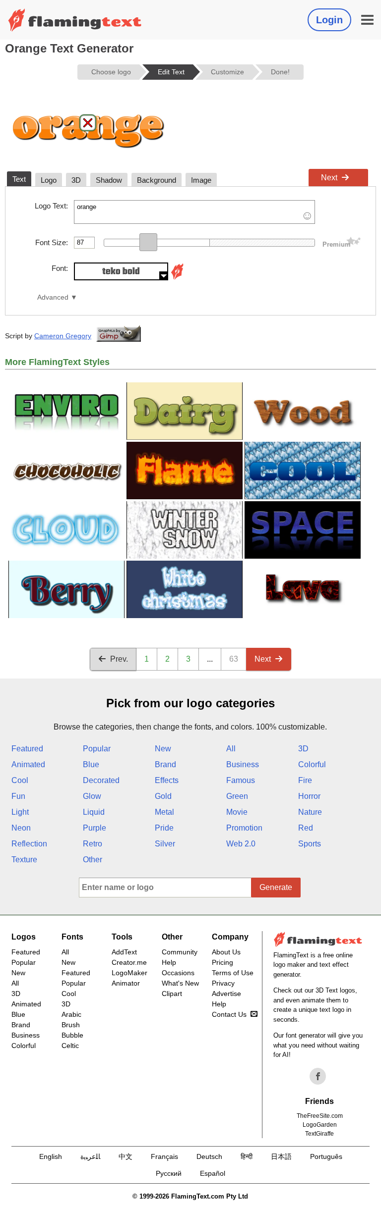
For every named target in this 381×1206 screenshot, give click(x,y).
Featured (27, 748)
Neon (21, 828)
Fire (305, 780)
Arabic (71, 1014)
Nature (310, 812)
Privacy (223, 983)
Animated (28, 764)
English (50, 1156)
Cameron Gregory (62, 336)
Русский (169, 1173)
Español (212, 1173)
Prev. (119, 659)
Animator (126, 983)
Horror (309, 796)
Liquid (94, 812)
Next (329, 177)
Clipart (172, 993)
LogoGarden (320, 1124)
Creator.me (129, 962)
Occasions (178, 973)
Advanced (52, 297)
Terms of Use (233, 973)
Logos (23, 937)
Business (242, 764)
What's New (180, 983)
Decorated (101, 780)
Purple (94, 828)
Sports (309, 843)
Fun (18, 796)
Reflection (29, 843)
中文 (125, 1156)
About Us (226, 952)
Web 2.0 (240, 843)
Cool (19, 780)
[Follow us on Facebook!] (318, 1076)
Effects (167, 780)
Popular (97, 748)
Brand (165, 764)
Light (20, 812)
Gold (163, 796)
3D (303, 748)
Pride (164, 828)
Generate (275, 887)
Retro (92, 843)
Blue (91, 764)
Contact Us (229, 1014)
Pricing (222, 962)
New (163, 748)
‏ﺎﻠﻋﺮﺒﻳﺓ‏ (90, 1156)
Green (237, 796)
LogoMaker (129, 973)
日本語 (281, 1156)
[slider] (148, 242)
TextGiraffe (319, 1133)
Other (92, 859)
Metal (164, 812)
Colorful (312, 764)
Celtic (70, 1045)
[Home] (74, 19)
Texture (24, 859)
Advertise (226, 993)
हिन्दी (247, 1156)
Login (329, 19)
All (231, 748)
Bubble (72, 1035)
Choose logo (111, 72)
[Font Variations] (177, 277)
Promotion (244, 828)
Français (164, 1156)
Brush (71, 1025)
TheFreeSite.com (320, 1115)
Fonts (72, 937)
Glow (92, 796)
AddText (124, 952)
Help (169, 962)
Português (326, 1156)
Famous (240, 780)
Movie (237, 812)
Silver (165, 843)
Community (179, 952)
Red (305, 828)
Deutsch (209, 1156)
